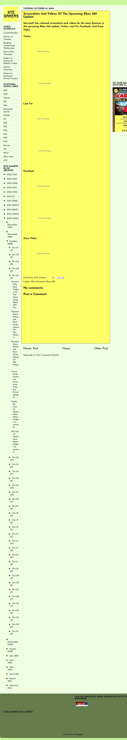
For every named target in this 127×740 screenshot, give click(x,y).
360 (33, 282)
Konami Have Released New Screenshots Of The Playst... (15, 354)
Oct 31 (15, 248)
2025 (9, 179)
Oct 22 (15, 485)
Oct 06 (15, 597)
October (13, 241)
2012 (9, 205)
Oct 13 (15, 548)
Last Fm (28, 104)
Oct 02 (15, 624)
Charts (6, 98)
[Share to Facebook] (63, 278)
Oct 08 (15, 583)
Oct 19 (15, 506)
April (12, 674)
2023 (9, 188)
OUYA (6, 115)
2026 (10, 175)
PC (4, 119)
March (12, 679)
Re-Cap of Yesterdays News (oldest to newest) (15, 441)
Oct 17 (15, 520)
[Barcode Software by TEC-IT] (82, 706)
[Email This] (58, 278)
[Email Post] (53, 278)
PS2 (5, 123)
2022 (10, 192)
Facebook (28, 171)
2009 (10, 218)
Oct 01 (15, 631)
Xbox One (8, 157)
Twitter (27, 36)
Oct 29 (15, 262)
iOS (5, 160)
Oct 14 (15, 541)
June (11, 660)
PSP (5, 138)
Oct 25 (15, 464)
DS (4, 102)
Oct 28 (15, 269)
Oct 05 (15, 604)
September (13, 642)
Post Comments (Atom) (47, 355)
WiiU (5, 153)
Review (6, 145)
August (12, 649)
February (13, 685)
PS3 (5, 127)
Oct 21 (15, 492)
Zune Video (30, 238)
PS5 (5, 134)
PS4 (5, 130)
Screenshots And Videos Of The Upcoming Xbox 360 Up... (15, 295)
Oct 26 (15, 457)
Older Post (101, 348)
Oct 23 (15, 478)
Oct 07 (15, 590)
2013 (9, 201)
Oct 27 (15, 276)
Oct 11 (15, 562)
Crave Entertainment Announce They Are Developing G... (15, 384)
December (12, 225)
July (11, 656)
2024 (10, 183)
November (13, 234)
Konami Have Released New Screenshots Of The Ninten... (15, 324)
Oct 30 (15, 255)
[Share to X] (62, 278)
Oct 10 (15, 569)
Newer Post (30, 348)
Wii (5, 149)
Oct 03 (15, 617)
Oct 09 (15, 576)
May (11, 667)
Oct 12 (15, 555)
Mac (5, 105)
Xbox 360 (50, 282)
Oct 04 (15, 610)
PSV (5, 142)
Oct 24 (15, 471)
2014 (9, 196)
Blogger (79, 734)
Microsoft (40, 282)
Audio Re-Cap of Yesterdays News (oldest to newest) (15, 414)
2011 (9, 210)
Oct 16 (15, 527)
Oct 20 (15, 499)
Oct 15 (15, 534)
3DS (5, 94)
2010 (9, 214)
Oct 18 (15, 513)
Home (66, 348)
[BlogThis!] (60, 278)
